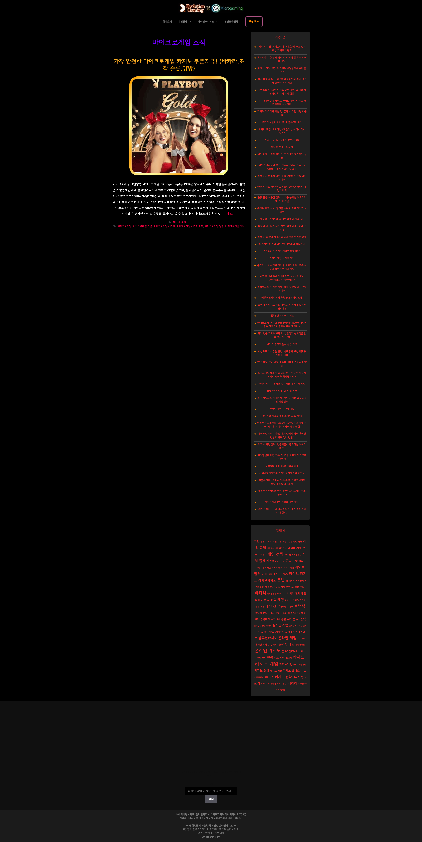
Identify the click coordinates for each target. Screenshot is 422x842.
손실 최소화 (285, 613)
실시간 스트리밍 (295, 626)
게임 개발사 (287, 542)
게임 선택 (262, 555)
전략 (270, 657)
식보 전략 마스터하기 (282, 147)
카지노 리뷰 (276, 671)
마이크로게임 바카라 (164, 226)
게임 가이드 (266, 542)
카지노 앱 (269, 677)
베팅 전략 (272, 606)
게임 (256, 541)
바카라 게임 (271, 594)
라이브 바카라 (267, 574)
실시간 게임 (280, 625)
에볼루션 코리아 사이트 (282, 315)
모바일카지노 (299, 587)
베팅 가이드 (289, 600)
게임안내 (182, 21)
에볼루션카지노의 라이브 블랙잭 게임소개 (282, 219)
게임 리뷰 (290, 548)
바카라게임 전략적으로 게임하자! (282, 502)
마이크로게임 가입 (142, 226)
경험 (272, 561)
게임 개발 (277, 542)
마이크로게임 (124, 226)
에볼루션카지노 (266, 638)
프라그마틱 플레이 (268, 684)
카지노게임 (285, 664)
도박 (288, 561)
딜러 (280, 567)
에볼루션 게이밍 (296, 632)
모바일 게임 (272, 587)
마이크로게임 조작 (234, 226)
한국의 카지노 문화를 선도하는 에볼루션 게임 (281, 384)
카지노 (298, 657)
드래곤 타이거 (271, 568)
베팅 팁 (283, 607)
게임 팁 (287, 555)
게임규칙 (270, 548)
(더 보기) (231, 213)
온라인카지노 (291, 651)
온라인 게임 (287, 638)
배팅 (260, 600)
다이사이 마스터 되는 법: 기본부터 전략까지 (282, 244)
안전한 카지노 (281, 632)
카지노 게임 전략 (299, 665)
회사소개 (167, 21)
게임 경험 (297, 541)
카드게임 (288, 658)
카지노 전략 (283, 677)
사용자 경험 (273, 613)
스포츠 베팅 (295, 613)
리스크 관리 (298, 581)
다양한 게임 (279, 561)
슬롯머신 (265, 619)
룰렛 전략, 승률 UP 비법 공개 (282, 391)
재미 (264, 658)
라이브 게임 (288, 568)
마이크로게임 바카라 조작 (189, 226)
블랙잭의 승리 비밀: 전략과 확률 (282, 466)
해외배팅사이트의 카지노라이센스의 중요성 (281, 473)
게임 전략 (275, 554)
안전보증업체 (231, 21)
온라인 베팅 (287, 644)
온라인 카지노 (268, 651)
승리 (289, 619)
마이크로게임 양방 (214, 226)
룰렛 (281, 580)
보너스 (290, 607)
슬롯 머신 (275, 619)
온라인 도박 (261, 644)
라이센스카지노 (206, 21)
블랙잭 (299, 606)
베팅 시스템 (300, 600)
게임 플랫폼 (296, 555)
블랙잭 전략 (261, 613)
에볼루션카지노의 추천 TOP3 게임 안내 (281, 297)
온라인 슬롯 (300, 645)
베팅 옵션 (260, 607)
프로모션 (280, 684)
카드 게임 (279, 657)
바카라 (260, 593)
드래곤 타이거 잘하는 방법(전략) (282, 140)
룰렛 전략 (288, 581)
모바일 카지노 (286, 587)
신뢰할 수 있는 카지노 (263, 626)
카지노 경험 (261, 670)
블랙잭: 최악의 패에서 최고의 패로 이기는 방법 (282, 237)
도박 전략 (298, 561)
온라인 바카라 (273, 645)
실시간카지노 (269, 632)
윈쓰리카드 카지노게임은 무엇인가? (282, 251)
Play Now (254, 21)
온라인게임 (301, 638)
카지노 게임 (266, 664)
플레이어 (291, 683)
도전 (262, 568)
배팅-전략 (269, 600)
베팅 (280, 600)
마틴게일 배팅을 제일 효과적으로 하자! (282, 416)
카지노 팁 (298, 677)
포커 (257, 683)
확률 (282, 690)
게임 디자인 (280, 548)
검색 (211, 784)
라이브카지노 (267, 580)
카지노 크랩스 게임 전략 (281, 258)
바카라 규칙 (281, 594)
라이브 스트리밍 (281, 574)
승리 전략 (299, 619)
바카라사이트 (212, 833)
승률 (283, 619)
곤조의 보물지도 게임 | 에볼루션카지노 (282, 122)
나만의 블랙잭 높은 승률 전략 (282, 344)
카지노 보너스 (291, 670)
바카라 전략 (293, 593)
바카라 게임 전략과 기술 (281, 409)
